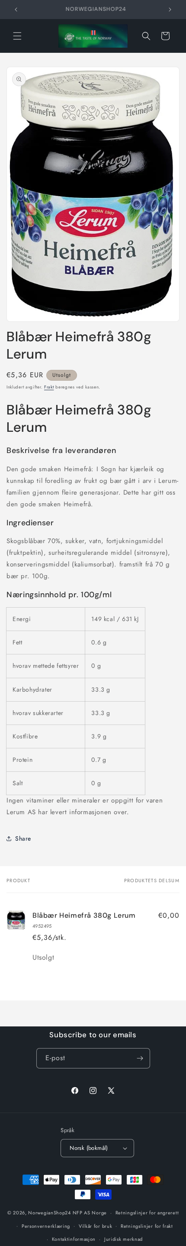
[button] (17, 35)
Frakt (49, 387)
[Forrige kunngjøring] (16, 9)
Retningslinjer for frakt (147, 1226)
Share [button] (23, 838)
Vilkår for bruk (95, 1226)
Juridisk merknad (123, 1239)
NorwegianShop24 (50, 1212)
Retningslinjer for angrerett (147, 1212)
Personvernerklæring (46, 1226)
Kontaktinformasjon (74, 1239)
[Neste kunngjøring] (170, 9)
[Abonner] (140, 1058)
